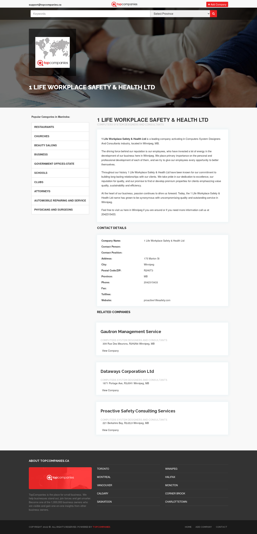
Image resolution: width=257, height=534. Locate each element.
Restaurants (44, 127)
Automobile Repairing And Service (60, 200)
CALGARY (102, 493)
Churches (41, 136)
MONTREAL (104, 477)
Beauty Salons (45, 145)
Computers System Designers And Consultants (130, 124)
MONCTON (171, 485)
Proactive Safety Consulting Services (138, 410)
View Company (110, 350)
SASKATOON (104, 501)
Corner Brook (175, 493)
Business (41, 154)
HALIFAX (170, 477)
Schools (40, 173)
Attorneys (42, 191)
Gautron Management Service (131, 331)
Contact (221, 527)
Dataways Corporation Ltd (127, 371)
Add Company (218, 4)
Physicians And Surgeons (53, 209)
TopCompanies (101, 527)
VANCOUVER (104, 485)
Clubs (38, 182)
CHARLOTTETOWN (176, 501)
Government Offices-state (54, 164)
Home (188, 527)
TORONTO (103, 468)
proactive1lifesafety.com (157, 300)
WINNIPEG (171, 468)
